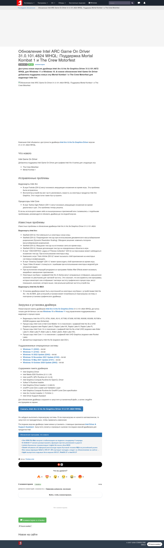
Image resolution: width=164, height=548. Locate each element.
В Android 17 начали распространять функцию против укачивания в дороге (52, 443)
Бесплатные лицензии (77, 3)
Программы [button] (42, 3)
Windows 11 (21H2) (31, 351)
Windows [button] (94, 3)
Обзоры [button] (61, 3)
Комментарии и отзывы (33, 520)
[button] (139, 3)
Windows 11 (60, 311)
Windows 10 (48, 311)
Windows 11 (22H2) (31, 349)
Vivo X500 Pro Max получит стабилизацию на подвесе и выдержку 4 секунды (52, 440)
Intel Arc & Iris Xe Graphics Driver (74, 142)
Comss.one (30, 459)
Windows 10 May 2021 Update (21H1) (38, 360)
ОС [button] (52, 3)
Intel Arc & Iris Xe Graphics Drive (60, 308)
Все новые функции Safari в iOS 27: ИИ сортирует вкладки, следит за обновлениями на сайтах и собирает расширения (69, 450)
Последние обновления (26, 8)
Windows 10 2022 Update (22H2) (36, 354)
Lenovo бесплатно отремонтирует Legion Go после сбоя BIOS (46, 445)
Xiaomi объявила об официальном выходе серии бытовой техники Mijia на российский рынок (59, 447)
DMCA (143, 545)
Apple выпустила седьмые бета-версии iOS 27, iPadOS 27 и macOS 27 (49, 452)
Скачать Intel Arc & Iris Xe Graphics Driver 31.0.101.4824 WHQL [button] (50, 408)
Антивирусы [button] (28, 3)
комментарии (40, 64)
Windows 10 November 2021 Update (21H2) (41, 357)
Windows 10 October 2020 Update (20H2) (40, 362)
